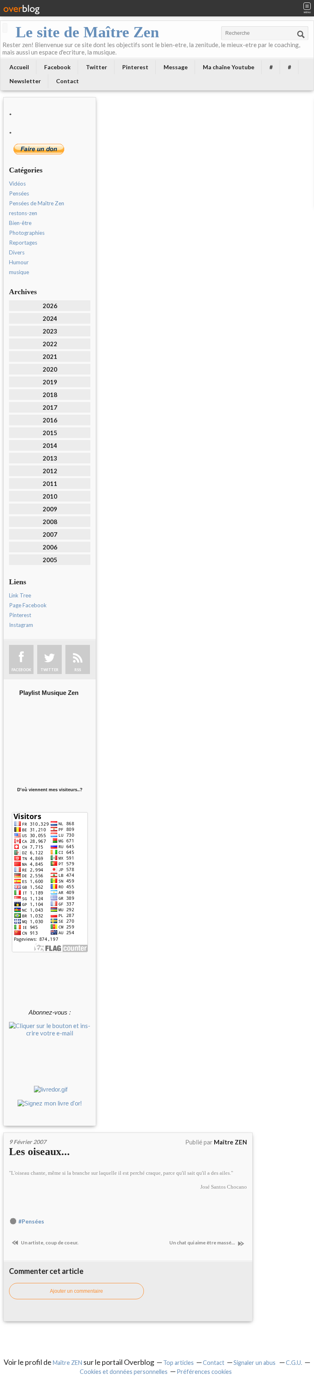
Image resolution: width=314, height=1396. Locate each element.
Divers (17, 252)
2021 (50, 356)
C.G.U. (294, 1362)
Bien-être (20, 223)
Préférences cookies (204, 1371)
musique (19, 272)
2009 (50, 509)
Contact (67, 80)
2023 (50, 331)
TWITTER (49, 669)
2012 (50, 470)
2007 (50, 534)
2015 (50, 432)
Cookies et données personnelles (124, 1371)
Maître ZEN (67, 1362)
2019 (50, 382)
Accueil (19, 67)
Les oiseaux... (39, 1152)
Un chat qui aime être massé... (202, 1242)
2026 (50, 305)
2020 (50, 369)
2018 (50, 394)
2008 (50, 521)
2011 (50, 483)
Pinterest (135, 67)
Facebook (57, 67)
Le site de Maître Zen (87, 32)
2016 (50, 420)
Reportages (23, 242)
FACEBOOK (21, 669)
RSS (77, 669)
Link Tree (20, 595)
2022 (50, 343)
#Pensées (31, 1221)
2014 (50, 445)
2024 (50, 318)
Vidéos (17, 183)
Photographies (27, 232)
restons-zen (23, 213)
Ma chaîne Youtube (228, 67)
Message (176, 67)
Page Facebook (28, 605)
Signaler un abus (255, 1362)
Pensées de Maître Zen (36, 203)
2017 (50, 407)
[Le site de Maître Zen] (4, 28)
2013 (50, 458)
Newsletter (25, 80)
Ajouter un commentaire (76, 1291)
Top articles (178, 1362)
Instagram (21, 625)
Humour (19, 262)
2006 (50, 547)
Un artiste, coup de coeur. (49, 1242)
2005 (50, 559)
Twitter (96, 67)
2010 (50, 496)
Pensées (19, 193)
